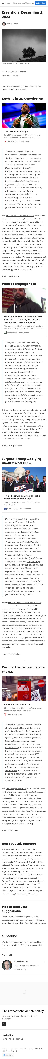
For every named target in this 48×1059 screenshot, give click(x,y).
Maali (15, 1051)
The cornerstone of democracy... (21, 1048)
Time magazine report (16, 788)
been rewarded (31, 591)
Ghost (8, 1051)
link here (16, 606)
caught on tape (33, 561)
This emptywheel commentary (15, 410)
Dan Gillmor (12, 24)
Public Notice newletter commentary (24, 602)
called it (20, 548)
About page (33, 894)
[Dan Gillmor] (4, 24)
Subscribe (40, 3)
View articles (20, 969)
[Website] (44, 961)
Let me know (39, 923)
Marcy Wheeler (15, 445)
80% (37, 754)
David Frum (13, 276)
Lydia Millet (13, 830)
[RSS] (4, 1024)
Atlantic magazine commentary (20, 215)
